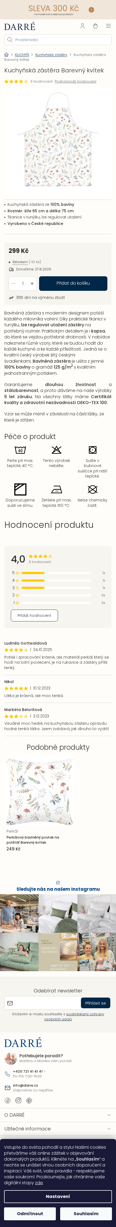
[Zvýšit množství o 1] (32, 278)
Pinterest (29, 1133)
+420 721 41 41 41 (28, 1104)
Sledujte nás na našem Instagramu (56, 925)
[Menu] (104, 25)
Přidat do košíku (71, 278)
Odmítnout (29, 1214)
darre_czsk (18, 1133)
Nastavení (56, 1196)
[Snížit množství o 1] (13, 278)
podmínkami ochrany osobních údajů (72, 1050)
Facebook (7, 1133)
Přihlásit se (91, 1036)
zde (39, 1183)
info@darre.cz (25, 1118)
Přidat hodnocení (34, 646)
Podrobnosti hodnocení (75, 80)
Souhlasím (83, 1214)
